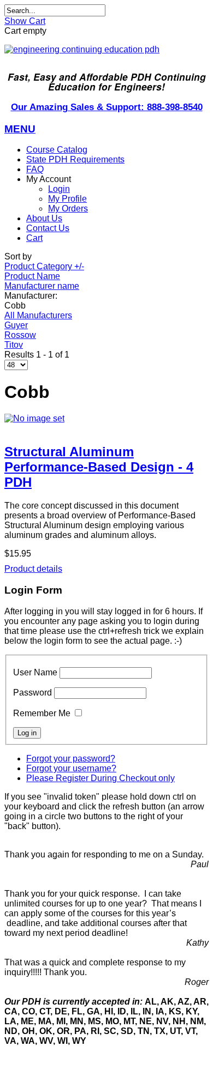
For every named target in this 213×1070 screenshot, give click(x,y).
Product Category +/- (44, 266)
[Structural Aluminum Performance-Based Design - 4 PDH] (106, 419)
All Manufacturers (38, 315)
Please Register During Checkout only (100, 778)
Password (32, 692)
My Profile (67, 198)
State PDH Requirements (75, 159)
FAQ (35, 169)
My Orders (68, 208)
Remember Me (41, 713)
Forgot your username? (71, 768)
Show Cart (24, 21)
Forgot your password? (70, 758)
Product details (33, 568)
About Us (44, 218)
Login (59, 189)
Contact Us (47, 228)
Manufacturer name (41, 286)
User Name (35, 672)
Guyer (16, 325)
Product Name (32, 276)
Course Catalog (56, 149)
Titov (13, 344)
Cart (34, 238)
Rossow (20, 335)
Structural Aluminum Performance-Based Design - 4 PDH (98, 466)
